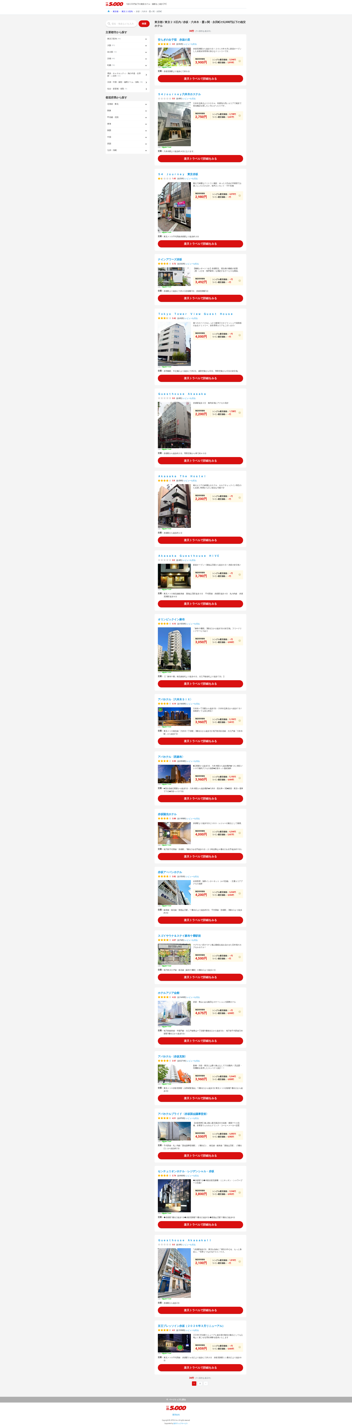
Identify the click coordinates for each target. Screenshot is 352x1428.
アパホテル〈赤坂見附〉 (172, 1056)
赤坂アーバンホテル (170, 872)
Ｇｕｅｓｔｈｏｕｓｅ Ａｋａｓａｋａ (182, 394)
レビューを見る (190, 44)
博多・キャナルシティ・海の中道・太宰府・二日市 (124, 74)
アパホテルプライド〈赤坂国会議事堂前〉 (183, 1114)
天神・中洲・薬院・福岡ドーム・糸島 (125, 82)
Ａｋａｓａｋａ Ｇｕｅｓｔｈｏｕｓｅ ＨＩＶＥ (189, 555)
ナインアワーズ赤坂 (170, 259)
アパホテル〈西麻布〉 (171, 756)
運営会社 (176, 1415)
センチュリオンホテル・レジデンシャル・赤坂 (186, 1171)
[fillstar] (164, 44)
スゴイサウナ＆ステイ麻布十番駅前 (179, 935)
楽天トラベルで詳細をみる (200, 78)
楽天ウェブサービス (180, 1423)
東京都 (115, 11)
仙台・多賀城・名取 (117, 89)
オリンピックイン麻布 (171, 619)
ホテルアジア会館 (168, 992)
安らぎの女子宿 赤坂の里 (174, 39)
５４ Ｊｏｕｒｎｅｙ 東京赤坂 (178, 174)
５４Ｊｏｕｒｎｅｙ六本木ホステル (179, 94)
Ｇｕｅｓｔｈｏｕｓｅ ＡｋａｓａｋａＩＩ (184, 1240)
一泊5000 (114, 4)
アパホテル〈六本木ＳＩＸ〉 (175, 699)
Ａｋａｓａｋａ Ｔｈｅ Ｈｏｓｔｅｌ (182, 476)
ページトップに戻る (177, 1399)
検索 (144, 23)
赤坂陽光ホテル (167, 814)
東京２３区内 (127, 11)
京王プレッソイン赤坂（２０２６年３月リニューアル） (191, 1326)
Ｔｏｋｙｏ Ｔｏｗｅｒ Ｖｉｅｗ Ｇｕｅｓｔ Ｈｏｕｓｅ (195, 314)
